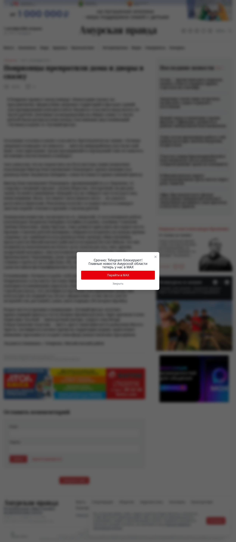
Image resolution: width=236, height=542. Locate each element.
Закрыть (118, 283)
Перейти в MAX (118, 275)
